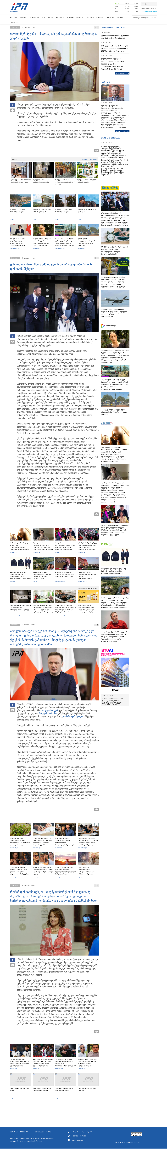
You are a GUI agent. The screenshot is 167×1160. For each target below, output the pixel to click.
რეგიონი (70, 18)
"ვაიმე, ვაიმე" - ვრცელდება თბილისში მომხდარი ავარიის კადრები (87, 242)
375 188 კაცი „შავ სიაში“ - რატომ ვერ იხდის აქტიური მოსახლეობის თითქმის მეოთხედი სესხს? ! (114, 250)
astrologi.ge (59, 1069)
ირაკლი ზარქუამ (49, 710)
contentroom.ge (15, 615)
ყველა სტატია (121, 131)
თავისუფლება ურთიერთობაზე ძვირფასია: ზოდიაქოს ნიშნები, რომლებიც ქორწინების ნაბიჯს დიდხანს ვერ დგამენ (86, 873)
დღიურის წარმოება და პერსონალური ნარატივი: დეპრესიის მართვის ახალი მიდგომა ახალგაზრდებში (42, 842)
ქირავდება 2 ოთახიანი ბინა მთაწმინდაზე (64, 1089)
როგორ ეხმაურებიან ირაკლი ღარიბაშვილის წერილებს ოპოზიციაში (64, 574)
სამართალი (35, 18)
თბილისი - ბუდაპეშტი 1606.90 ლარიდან (63, 211)
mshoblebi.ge (59, 848)
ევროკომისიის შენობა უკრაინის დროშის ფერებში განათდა (115, 37)
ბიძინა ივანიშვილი (73, 716)
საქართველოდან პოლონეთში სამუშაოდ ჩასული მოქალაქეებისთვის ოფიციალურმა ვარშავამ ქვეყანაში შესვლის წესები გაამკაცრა (88, 578)
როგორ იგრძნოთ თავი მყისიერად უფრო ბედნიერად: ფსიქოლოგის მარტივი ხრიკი (65, 871)
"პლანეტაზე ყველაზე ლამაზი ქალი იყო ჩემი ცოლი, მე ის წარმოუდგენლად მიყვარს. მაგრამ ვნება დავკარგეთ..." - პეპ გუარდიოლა (65, 1065)
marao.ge (13, 877)
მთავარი (13, 18)
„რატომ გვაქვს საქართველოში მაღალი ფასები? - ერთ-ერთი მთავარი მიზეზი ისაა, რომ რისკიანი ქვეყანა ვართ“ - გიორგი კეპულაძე (114, 636)
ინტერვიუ (105, 82)
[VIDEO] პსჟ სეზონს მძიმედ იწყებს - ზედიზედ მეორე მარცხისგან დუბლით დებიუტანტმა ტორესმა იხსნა (43, 1063)
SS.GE (14, 159)
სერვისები (39, 1132)
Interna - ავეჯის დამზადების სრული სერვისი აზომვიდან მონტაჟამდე (20, 608)
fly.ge (12, 219)
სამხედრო (100, 18)
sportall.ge (13, 1069)
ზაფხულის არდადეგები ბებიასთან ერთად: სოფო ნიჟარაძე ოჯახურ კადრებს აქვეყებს (43, 871)
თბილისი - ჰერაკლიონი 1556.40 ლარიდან (42, 211)
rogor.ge (58, 877)
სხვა (13, 22)
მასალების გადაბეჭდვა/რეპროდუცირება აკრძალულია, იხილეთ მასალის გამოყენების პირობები (32, 1139)
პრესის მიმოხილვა (110, 138)
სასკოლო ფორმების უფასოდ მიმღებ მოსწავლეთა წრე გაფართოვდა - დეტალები (20, 575)
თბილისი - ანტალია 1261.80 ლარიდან (18, 211)
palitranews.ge (60, 581)
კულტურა (111, 18)
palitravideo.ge (15, 248)
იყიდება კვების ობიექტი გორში (19, 1089)
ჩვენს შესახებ (26, 1132)
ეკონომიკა (80, 18)
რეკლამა (50, 1132)
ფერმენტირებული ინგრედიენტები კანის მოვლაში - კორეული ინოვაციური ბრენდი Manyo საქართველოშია (87, 610)
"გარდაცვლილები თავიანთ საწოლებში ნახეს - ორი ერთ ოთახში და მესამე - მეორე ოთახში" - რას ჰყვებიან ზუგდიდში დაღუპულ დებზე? (113, 282)
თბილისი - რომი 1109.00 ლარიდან (87, 211)
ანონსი (120, 18)
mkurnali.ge (14, 848)
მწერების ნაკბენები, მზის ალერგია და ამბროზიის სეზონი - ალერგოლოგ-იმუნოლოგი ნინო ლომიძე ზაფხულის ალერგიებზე (43, 610)
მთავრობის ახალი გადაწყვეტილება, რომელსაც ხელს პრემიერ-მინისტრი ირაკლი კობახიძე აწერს (19, 243)
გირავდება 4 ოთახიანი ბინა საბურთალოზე (42, 1089)
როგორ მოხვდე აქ (89, 159)
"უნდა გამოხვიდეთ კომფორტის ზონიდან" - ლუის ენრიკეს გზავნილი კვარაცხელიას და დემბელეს (19, 1063)
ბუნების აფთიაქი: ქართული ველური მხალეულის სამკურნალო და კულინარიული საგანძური (20, 842)
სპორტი (90, 18)
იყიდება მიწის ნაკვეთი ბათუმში (87, 1089)
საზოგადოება (48, 18)
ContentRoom (92, 588)
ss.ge (12, 1098)
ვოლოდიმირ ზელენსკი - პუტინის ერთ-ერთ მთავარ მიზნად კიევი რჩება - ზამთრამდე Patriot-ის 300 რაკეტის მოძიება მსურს (112, 64)
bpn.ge (117, 3)
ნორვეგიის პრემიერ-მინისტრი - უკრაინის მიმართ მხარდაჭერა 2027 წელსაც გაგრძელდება (115, 48)
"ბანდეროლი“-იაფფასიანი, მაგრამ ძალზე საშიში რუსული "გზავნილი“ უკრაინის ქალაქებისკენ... (114, 312)
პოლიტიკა (24, 18)
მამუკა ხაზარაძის (48, 713)
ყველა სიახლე (121, 73)
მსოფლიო (60, 18)
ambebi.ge (13, 552)
